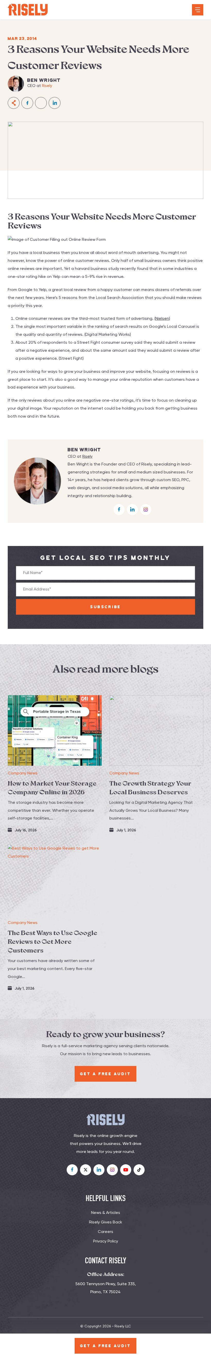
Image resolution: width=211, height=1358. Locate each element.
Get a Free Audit (105, 1345)
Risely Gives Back (105, 1222)
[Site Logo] (28, 10)
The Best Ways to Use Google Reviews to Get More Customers (52, 941)
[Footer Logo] (105, 1119)
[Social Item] (72, 1169)
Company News (23, 773)
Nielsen (162, 319)
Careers (105, 1232)
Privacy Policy (105, 1241)
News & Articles (105, 1213)
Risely (47, 86)
